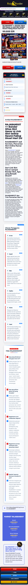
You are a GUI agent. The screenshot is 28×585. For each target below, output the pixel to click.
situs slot (18, 185)
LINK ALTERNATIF (15, 578)
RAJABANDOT (12, 150)
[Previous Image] (2, 46)
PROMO (15, 568)
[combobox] (12, 8)
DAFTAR (20, 22)
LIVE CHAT (15, 582)
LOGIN (7, 22)
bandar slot (18, 184)
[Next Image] (25, 46)
